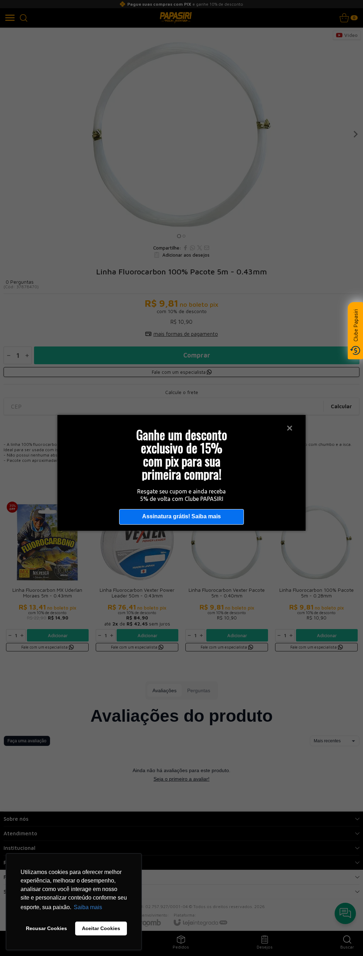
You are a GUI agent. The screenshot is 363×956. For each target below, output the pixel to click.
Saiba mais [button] (88, 907)
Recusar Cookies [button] (46, 928)
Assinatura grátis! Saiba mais (181, 516)
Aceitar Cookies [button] (101, 928)
